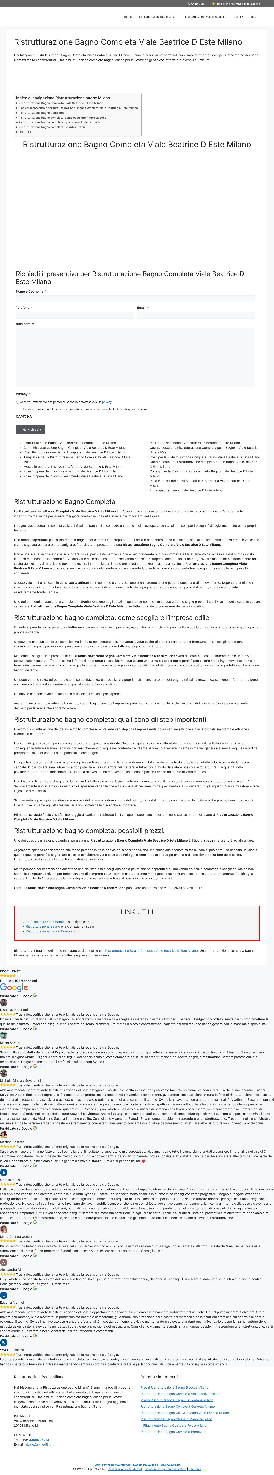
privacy (107, 402)
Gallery (238, 16)
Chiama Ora (197, 3)
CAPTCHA (24, 416)
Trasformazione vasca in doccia (205, 16)
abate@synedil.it (38, 1444)
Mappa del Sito (170, 1465)
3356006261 (39, 1440)
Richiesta (25, 324)
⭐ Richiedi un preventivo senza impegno (236, 3)
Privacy (23, 394)
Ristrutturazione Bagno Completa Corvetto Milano (178, 1406)
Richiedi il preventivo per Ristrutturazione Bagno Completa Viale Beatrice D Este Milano (78, 108)
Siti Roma (195, 1469)
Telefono (24, 307)
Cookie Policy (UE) (145, 1465)
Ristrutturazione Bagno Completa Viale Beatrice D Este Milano (60, 103)
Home (128, 16)
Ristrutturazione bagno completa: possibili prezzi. (52, 127)
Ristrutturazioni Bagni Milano (158, 16)
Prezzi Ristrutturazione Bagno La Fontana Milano (177, 1400)
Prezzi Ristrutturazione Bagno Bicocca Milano (174, 1387)
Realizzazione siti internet (125, 1469)
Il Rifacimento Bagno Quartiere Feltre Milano (174, 1425)
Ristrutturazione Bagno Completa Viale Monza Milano (180, 1394)
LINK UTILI (25, 132)
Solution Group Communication (165, 1469)
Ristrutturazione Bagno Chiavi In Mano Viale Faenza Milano (185, 1413)
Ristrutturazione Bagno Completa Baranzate (173, 1432)
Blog (253, 16)
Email (143, 307)
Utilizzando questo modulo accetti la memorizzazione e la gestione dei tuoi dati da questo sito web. (84, 409)
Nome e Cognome (31, 291)
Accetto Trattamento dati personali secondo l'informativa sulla (66, 402)
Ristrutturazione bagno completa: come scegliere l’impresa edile (62, 117)
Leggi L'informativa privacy (112, 1465)
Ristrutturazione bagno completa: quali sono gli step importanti (61, 122)
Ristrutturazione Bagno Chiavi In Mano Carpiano (176, 1419)
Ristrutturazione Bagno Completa (41, 113)
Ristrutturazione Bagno (48, 922)
